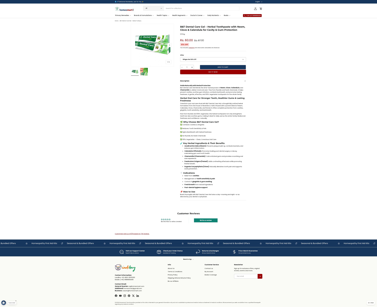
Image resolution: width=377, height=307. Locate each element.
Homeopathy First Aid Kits (37, 243)
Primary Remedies (122, 15)
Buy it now (213, 72)
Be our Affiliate (173, 281)
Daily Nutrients (213, 15)
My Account (209, 272)
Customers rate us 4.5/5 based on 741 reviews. (132, 234)
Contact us (209, 268)
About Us (171, 268)
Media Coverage (211, 275)
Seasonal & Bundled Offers (73, 243)
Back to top (187, 259)
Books (226, 15)
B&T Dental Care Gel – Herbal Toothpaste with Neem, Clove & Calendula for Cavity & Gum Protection (131, 20)
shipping (191, 48)
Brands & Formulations (143, 15)
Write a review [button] (206, 220)
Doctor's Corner (196, 15)
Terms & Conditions (175, 272)
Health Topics (162, 15)
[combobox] (191, 8)
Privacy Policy (172, 275)
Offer (182, 55)
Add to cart (223, 67)
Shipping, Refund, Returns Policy (179, 278)
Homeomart (122, 302)
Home (116, 20)
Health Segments (178, 15)
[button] (261, 9)
